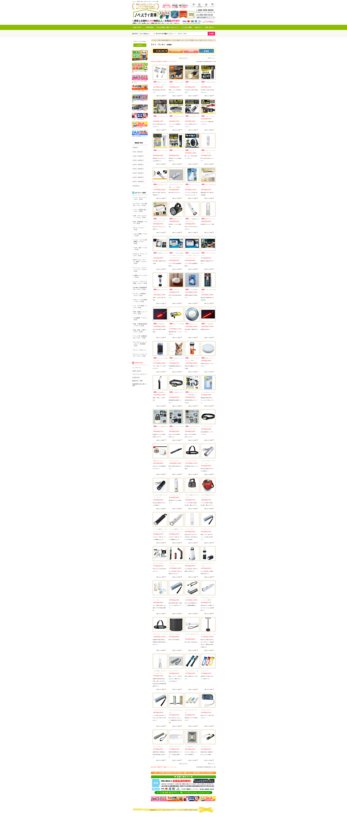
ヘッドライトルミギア (206, 426)
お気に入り (198, 27)
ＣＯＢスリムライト (206, 746)
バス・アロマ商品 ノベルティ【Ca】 (140, 306)
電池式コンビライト (178, 219)
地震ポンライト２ (193, 324)
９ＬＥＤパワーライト (206, 529)
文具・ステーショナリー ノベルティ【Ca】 (140, 216)
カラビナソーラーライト (175, 746)
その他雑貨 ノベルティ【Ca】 (140, 318)
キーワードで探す (162, 33)
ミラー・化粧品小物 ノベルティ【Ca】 (140, 210)
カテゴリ (135, 33)
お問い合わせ (209, 27)
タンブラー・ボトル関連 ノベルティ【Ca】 (140, 204)
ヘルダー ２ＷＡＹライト (191, 563)
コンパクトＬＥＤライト (191, 597)
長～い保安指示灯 (209, 324)
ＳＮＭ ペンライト (174, 460)
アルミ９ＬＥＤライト (158, 563)
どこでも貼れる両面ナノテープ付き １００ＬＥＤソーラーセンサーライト (176, 255)
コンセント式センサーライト (208, 392)
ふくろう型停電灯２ (194, 289)
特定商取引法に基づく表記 (139, 384)
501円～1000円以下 (138, 181)
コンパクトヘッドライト (191, 460)
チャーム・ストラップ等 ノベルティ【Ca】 (140, 355)
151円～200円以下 (138, 160)
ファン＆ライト (192, 150)
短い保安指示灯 (160, 324)
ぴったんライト (205, 671)
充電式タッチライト (210, 358)
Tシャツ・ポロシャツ (139, 350)
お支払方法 (136, 377)
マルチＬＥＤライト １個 (191, 671)
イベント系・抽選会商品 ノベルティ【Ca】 (140, 337)
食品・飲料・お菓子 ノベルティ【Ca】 (140, 330)
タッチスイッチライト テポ (208, 634)
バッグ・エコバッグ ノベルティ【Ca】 (140, 198)
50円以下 (135, 147)
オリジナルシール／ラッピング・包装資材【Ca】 (140, 343)
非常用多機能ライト (162, 392)
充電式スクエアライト (158, 460)
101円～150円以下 (138, 156)
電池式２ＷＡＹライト (210, 219)
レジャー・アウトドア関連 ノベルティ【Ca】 (140, 282)
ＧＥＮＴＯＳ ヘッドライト (160, 634)
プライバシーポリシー (139, 374)
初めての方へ (137, 27)
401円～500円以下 (138, 177)
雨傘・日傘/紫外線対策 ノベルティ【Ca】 (140, 324)
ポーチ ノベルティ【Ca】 (138, 228)
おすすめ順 (176, 51)
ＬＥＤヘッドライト (210, 116)
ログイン (140, 45)
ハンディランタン (189, 529)
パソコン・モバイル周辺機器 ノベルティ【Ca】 (140, 241)
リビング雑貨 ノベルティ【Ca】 (140, 234)
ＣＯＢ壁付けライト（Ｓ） (191, 746)
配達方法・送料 (137, 381)
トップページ (136, 367)
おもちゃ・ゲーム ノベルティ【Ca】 (140, 254)
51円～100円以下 (138, 152)
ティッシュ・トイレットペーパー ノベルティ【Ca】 (140, 269)
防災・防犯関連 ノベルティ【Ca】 (140, 222)
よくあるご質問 (187, 27)
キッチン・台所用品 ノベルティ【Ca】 (140, 294)
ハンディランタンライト (175, 495)
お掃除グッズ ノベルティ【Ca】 (140, 276)
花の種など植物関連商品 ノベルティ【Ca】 (140, 288)
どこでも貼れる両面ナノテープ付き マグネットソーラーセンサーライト (192, 255)
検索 (212, 33)
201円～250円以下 (138, 164)
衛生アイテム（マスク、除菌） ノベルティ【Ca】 (140, 261)
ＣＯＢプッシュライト (174, 634)
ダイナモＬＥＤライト (206, 710)
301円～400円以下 (138, 173)
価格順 (191, 51)
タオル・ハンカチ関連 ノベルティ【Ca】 (140, 300)
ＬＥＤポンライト (177, 289)
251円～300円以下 (138, 169)
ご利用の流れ (149, 27)
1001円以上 (136, 186)
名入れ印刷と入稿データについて (167, 27)
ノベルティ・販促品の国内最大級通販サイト (167, 810)
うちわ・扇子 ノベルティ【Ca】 (140, 248)
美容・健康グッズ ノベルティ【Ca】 (140, 312)
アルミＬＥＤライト (174, 671)
